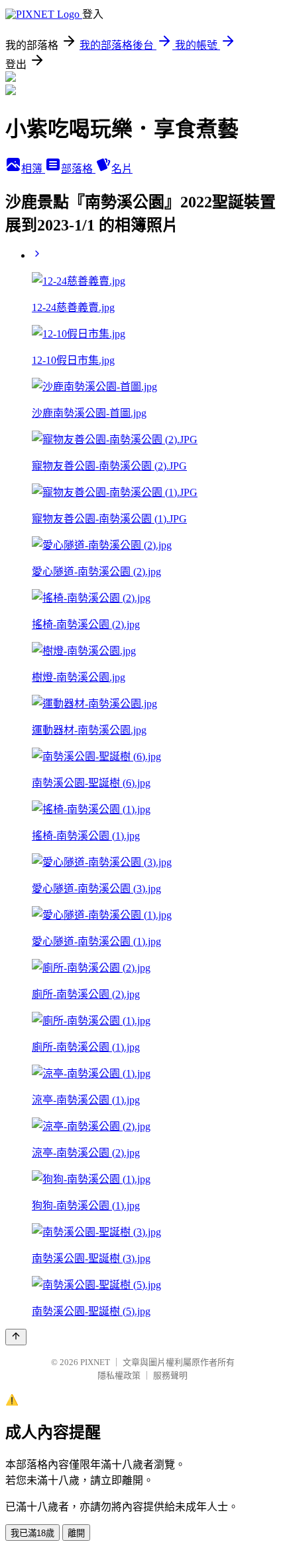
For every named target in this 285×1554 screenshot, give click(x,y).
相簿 (33, 168)
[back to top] (16, 1337)
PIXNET (95, 1362)
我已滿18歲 (32, 1533)
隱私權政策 (119, 1375)
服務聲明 (170, 1375)
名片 (122, 168)
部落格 (78, 168)
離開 (76, 1533)
